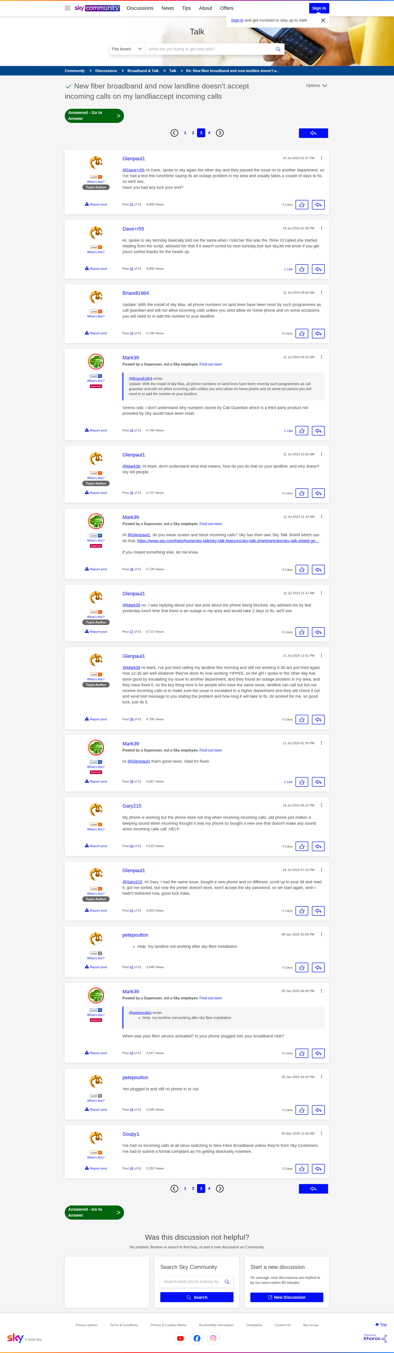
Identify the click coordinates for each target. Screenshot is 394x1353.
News (167, 8)
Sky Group (310, 1325)
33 (131, 333)
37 (131, 631)
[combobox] (208, 49)
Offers (226, 8)
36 (131, 569)
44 (131, 1109)
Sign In (319, 8)
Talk (197, 31)
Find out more (211, 364)
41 (131, 910)
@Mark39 (131, 466)
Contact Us (283, 1325)
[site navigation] (67, 8)
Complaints (254, 1325)
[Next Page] (219, 132)
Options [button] (313, 85)
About (205, 8)
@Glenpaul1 (138, 535)
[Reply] (318, 205)
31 (131, 204)
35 (131, 493)
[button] (321, 158)
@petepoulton (140, 1013)
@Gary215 (132, 882)
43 (131, 1053)
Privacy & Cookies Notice (168, 1325)
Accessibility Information (216, 1325)
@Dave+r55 (133, 170)
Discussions (140, 8)
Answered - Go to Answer (94, 115)
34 (131, 430)
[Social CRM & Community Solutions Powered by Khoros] (375, 1338)
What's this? (96, 182)
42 (131, 967)
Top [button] (383, 1324)
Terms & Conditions (124, 1325)
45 (131, 1168)
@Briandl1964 (140, 379)
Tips (186, 8)
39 (131, 781)
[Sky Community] (97, 8)
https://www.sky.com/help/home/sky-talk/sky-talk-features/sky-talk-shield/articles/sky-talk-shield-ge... (228, 541)
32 (131, 268)
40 (131, 846)
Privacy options (87, 1325)
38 (131, 719)
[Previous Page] (174, 132)
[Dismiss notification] (323, 20)
